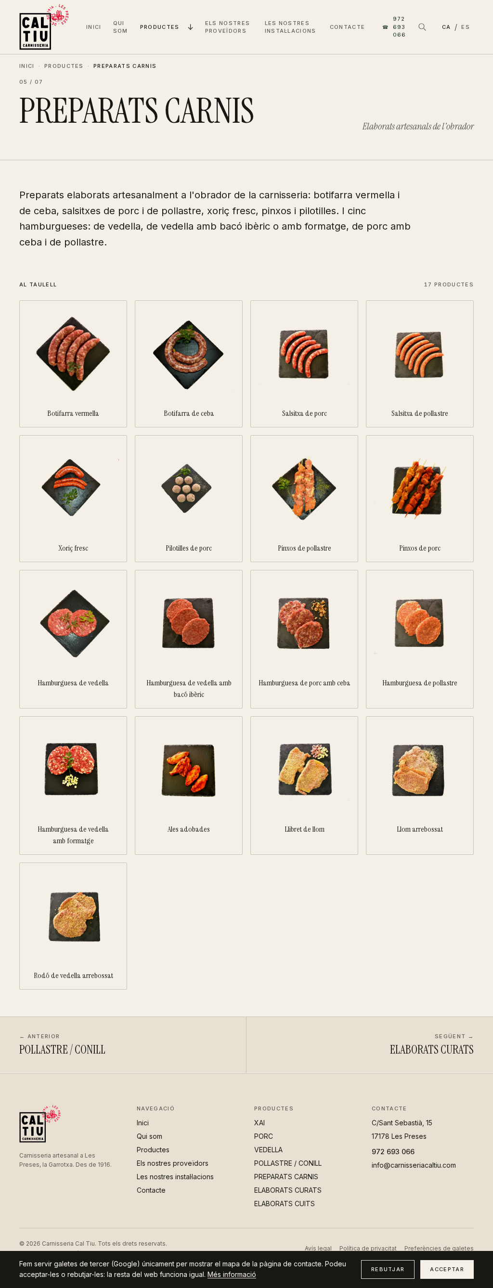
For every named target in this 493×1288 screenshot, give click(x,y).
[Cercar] (422, 27)
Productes (160, 27)
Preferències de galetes (439, 1248)
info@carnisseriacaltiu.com (414, 1165)
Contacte (347, 27)
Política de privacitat (368, 1248)
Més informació (232, 1274)
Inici (94, 27)
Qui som (120, 27)
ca (446, 27)
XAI (259, 1123)
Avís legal (318, 1248)
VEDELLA (268, 1150)
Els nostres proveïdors (227, 27)
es (465, 27)
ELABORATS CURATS (288, 1190)
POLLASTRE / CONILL (288, 1163)
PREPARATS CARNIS (286, 1176)
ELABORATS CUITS (284, 1203)
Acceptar (447, 1269)
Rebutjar (388, 1269)
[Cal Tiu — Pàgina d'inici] (44, 27)
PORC (263, 1136)
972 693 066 (394, 26)
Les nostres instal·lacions (290, 27)
